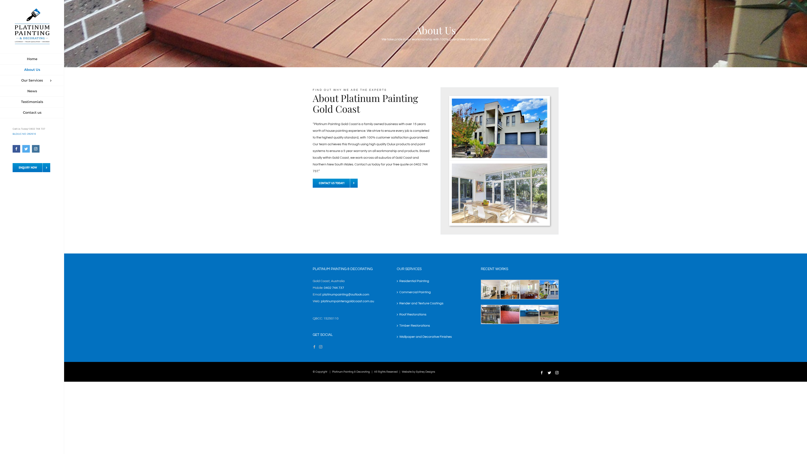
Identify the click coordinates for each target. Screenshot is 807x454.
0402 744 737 (334, 287)
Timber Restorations (414, 325)
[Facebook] (314, 346)
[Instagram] (320, 346)
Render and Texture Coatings (421, 303)
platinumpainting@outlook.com (345, 294)
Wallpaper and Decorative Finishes (425, 336)
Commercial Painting (415, 292)
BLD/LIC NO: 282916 (24, 134)
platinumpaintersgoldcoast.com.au (347, 301)
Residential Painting (414, 281)
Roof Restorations (412, 314)
